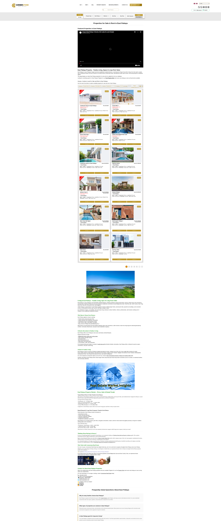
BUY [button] (81, 4)
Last (142, 267)
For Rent (79, 17)
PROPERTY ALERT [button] (136, 4)
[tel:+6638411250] (199, 7)
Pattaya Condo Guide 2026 (103, 438)
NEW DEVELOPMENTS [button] (113, 4)
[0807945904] (208, 7)
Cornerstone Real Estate (106, 473)
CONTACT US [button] (125, 4)
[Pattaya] (98, 17)
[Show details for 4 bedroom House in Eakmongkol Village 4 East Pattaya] (123, 212)
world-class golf (101, 344)
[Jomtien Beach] (98, 18)
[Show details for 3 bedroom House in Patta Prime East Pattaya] (90, 241)
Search (138, 15)
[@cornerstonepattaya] (206, 7)
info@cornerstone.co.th (84, 478)
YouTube (81, 485)
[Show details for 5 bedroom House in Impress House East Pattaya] (123, 154)
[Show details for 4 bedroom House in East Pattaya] (90, 154)
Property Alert (121, 470)
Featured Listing (83, 247)
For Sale (79, 14)
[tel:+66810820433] (201, 7)
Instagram (81, 484)
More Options (139, 17)
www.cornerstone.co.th (84, 480)
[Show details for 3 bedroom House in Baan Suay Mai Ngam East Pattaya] (90, 212)
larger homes (104, 498)
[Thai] (196, 3)
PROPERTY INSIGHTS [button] (101, 4)
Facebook (81, 483)
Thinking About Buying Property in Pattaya (122, 435)
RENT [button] (86, 4)
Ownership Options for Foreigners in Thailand (103, 442)
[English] (194, 3)
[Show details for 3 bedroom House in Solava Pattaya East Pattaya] (123, 183)
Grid (140, 86)
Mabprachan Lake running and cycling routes (88, 336)
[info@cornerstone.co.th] (204, 7)
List (142, 86)
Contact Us (101, 115)
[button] (89, 16)
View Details (87, 115)
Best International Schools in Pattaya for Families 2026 (118, 355)
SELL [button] (93, 4)
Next (139, 267)
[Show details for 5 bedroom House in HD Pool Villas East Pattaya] (123, 241)
